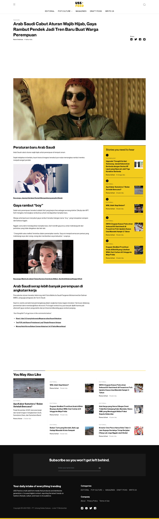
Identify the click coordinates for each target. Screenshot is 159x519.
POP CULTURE (64, 11)
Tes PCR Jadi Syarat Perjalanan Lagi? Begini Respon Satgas (38, 322)
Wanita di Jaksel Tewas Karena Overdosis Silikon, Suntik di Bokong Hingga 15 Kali (51, 279)
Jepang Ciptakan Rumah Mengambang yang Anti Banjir (42, 198)
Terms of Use (104, 501)
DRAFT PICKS (96, 11)
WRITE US (109, 11)
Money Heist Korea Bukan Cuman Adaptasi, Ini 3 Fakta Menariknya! (41, 326)
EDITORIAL (50, 11)
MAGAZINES (81, 11)
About (83, 501)
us (28, 313)
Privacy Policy (92, 501)
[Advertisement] (79, 62)
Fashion (16, 20)
